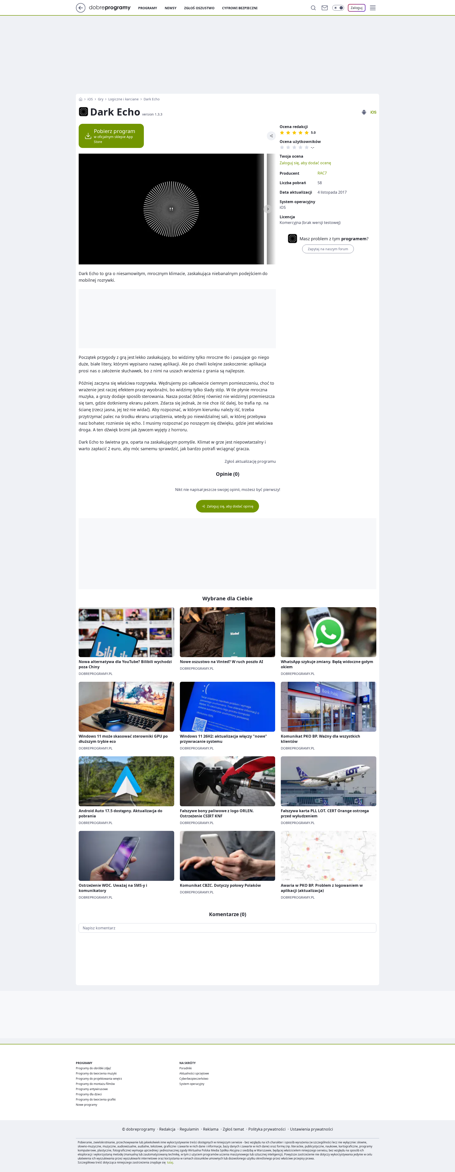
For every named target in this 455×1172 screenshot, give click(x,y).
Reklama (210, 1129)
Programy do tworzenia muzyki (96, 1073)
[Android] (364, 112)
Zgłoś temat (233, 1129)
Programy (147, 8)
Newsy (171, 8)
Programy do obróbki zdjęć (93, 1068)
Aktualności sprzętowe (194, 1073)
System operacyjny (191, 1084)
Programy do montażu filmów (95, 1084)
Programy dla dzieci (89, 1094)
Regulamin (189, 1129)
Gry (100, 99)
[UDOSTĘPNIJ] (271, 135)
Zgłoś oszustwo (199, 8)
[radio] (282, 132)
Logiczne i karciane (123, 99)
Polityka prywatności (267, 1129)
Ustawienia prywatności (311, 1129)
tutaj (170, 1162)
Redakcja (167, 1129)
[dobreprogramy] (113, 7)
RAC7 (322, 173)
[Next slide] (268, 209)
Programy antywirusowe (92, 1089)
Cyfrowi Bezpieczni (239, 8)
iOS (90, 99)
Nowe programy (86, 1105)
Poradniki (185, 1068)
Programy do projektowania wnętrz (99, 1079)
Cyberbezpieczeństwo (193, 1079)
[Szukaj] (313, 8)
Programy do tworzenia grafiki (96, 1099)
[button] (373, 8)
